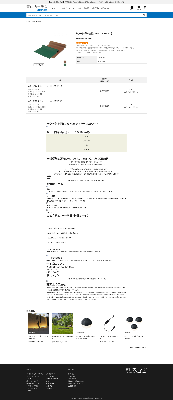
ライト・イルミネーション (33, 376)
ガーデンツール (50, 374)
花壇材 (34, 21)
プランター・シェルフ (32, 388)
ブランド (64, 8)
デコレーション (50, 383)
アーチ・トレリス (50, 388)
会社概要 (70, 386)
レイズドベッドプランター (33, 386)
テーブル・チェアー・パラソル (34, 374)
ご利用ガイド (71, 374)
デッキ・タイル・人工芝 (32, 383)
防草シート (40, 21)
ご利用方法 (95, 8)
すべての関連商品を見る (138, 347)
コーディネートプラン (75, 8)
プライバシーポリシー (74, 383)
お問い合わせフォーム (115, 48)
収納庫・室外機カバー (52, 379)
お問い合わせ (105, 8)
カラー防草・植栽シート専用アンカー (81, 260)
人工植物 (49, 386)
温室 (47, 381)
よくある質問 (71, 376)
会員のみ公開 (104, 91)
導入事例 (87, 8)
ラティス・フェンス (51, 376)
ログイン (127, 92)
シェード (28, 379)
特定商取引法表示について (75, 381)
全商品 (28, 21)
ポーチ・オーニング (32, 381)
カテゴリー (54, 8)
